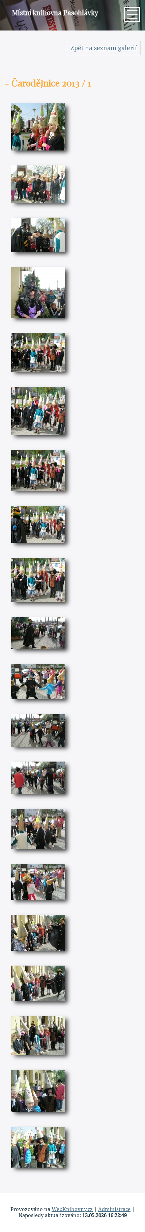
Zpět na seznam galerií (103, 48)
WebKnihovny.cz (72, 1209)
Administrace (114, 1209)
